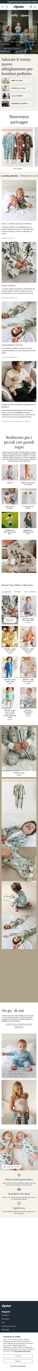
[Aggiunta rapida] (22, 614)
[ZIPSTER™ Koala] (19, 749)
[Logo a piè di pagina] (6, 1306)
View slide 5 (22, 52)
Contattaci (5, 1315)
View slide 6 (24, 52)
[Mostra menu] (3, 6)
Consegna (5, 1319)
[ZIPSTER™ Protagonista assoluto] (28, 697)
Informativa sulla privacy (22, 1351)
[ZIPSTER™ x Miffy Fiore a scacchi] (28, 667)
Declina (18, 1361)
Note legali (5, 1330)
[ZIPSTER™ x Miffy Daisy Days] (28, 636)
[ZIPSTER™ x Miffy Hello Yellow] (10, 636)
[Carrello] (35, 6)
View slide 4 (20, 52)
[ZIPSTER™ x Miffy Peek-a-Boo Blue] (28, 606)
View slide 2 (16, 52)
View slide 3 (18, 52)
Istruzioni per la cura (9, 1326)
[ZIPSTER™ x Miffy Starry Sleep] (10, 667)
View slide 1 (13, 52)
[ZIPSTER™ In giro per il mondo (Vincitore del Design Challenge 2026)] (10, 697)
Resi (3, 1322)
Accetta (18, 1356)
